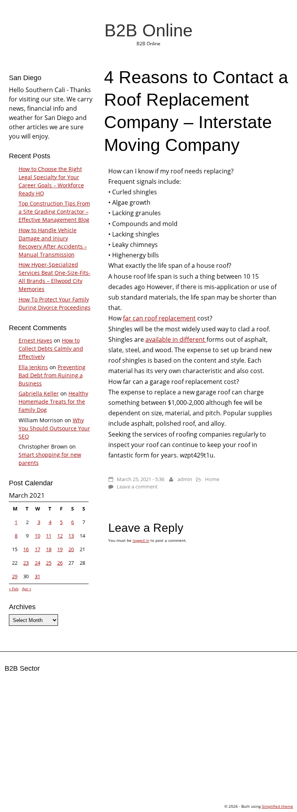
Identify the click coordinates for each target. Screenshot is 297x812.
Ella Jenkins (33, 367)
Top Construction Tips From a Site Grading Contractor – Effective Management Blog (54, 211)
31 (37, 576)
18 (48, 549)
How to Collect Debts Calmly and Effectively (51, 348)
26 (60, 562)
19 (60, 549)
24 (37, 562)
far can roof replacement (159, 318)
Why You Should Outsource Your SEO (54, 428)
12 (60, 535)
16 (26, 549)
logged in (141, 540)
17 (37, 549)
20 (71, 549)
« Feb (14, 588)
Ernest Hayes (35, 340)
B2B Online (148, 30)
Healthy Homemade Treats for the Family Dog (53, 401)
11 (48, 535)
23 (26, 562)
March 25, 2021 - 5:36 (140, 479)
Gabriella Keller (39, 393)
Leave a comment (137, 486)
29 (14, 576)
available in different (176, 339)
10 (37, 535)
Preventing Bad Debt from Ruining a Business (52, 375)
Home (212, 479)
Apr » (26, 588)
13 (71, 535)
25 (48, 562)
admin (185, 479)
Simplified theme (277, 806)
